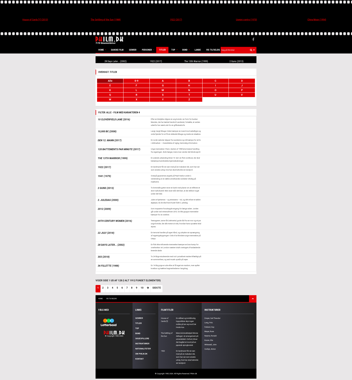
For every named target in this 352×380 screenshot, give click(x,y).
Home (101, 50)
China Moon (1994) (316, 19)
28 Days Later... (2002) (116, 61)
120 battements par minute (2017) (119, 149)
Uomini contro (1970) (246, 19)
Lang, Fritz (208, 323)
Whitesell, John (210, 345)
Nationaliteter (143, 349)
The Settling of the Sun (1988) (106, 19)
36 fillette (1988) (108, 265)
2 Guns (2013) (236, 61)
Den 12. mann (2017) (110, 140)
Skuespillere (142, 339)
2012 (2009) (104, 208)
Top (173, 50)
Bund (184, 50)
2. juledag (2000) (108, 200)
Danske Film (117, 50)
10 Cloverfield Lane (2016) (114, 119)
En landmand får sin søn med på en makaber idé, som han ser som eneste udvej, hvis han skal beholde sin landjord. (187, 357)
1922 (163, 351)
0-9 (136, 80)
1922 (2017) (176, 19)
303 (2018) (104, 256)
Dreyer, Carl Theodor (212, 318)
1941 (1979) (104, 176)
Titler (162, 50)
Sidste (156, 287)
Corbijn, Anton (210, 349)
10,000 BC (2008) (107, 131)
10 (142, 287)
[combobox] (238, 50)
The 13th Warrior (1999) (196, 61)
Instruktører (142, 344)
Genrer (132, 50)
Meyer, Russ (209, 331)
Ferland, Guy (209, 327)
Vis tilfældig (213, 50)
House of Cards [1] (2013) (35, 19)
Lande (198, 50)
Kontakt (139, 359)
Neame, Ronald (210, 336)
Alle (110, 80)
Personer (147, 50)
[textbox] (239, 50)
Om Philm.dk (141, 354)
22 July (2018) (106, 232)
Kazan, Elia (208, 340)
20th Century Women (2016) (115, 220)
